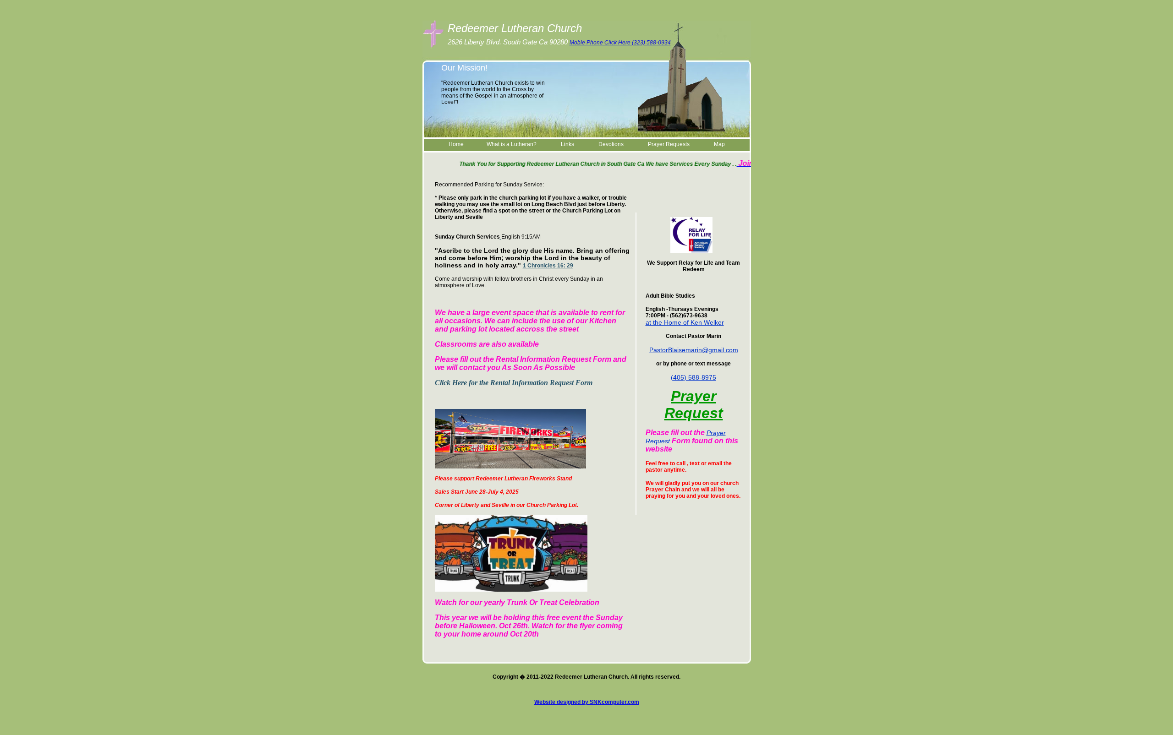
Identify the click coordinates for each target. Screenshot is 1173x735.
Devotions (610, 144)
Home (456, 144)
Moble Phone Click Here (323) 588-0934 (620, 42)
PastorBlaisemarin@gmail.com (693, 350)
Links (567, 144)
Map (719, 144)
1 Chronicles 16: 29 (548, 265)
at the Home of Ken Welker (685, 322)
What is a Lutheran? (512, 144)
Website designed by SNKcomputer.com (586, 702)
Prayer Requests (669, 144)
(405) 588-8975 (693, 377)
